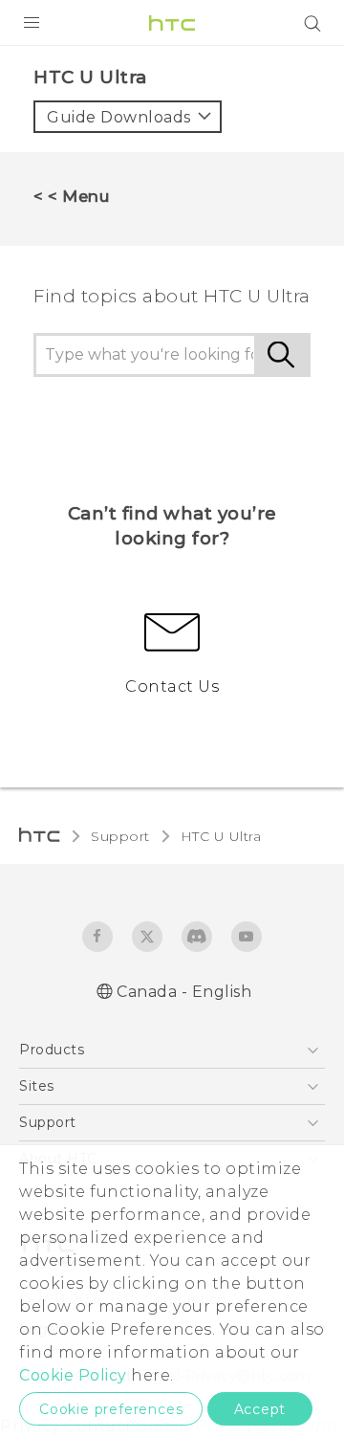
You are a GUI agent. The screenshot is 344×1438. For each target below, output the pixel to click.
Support (120, 836)
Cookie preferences (111, 1409)
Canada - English (184, 992)
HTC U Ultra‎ (221, 836)
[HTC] (172, 22)
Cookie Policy (73, 1375)
